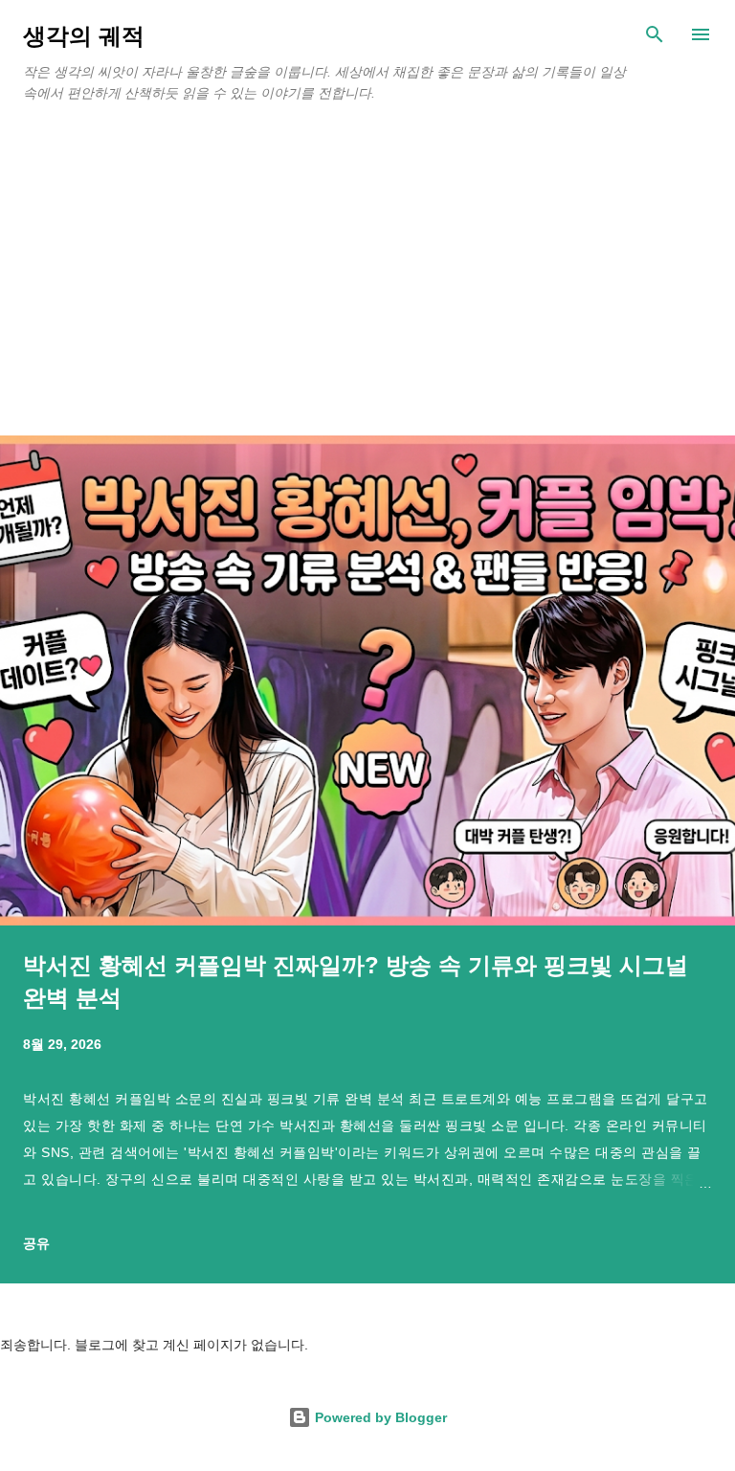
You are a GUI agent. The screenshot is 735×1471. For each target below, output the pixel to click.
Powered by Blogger (379, 1417)
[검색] (654, 34)
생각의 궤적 (84, 36)
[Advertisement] (367, 292)
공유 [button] (36, 1243)
